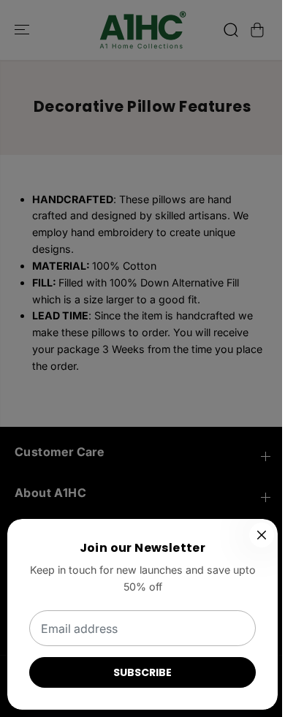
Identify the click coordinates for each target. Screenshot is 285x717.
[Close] (262, 535)
